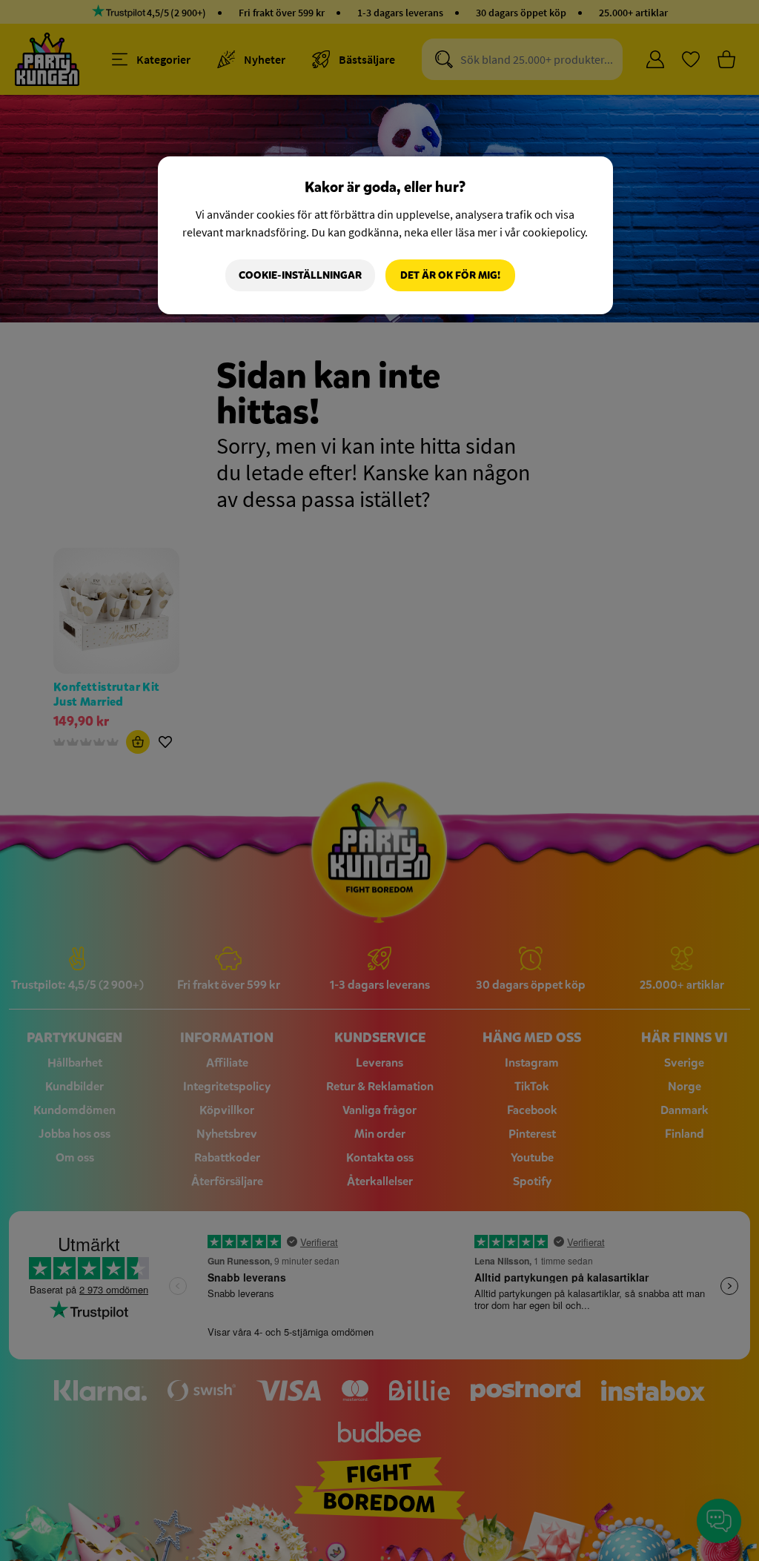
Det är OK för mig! (450, 275)
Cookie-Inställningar (300, 275)
